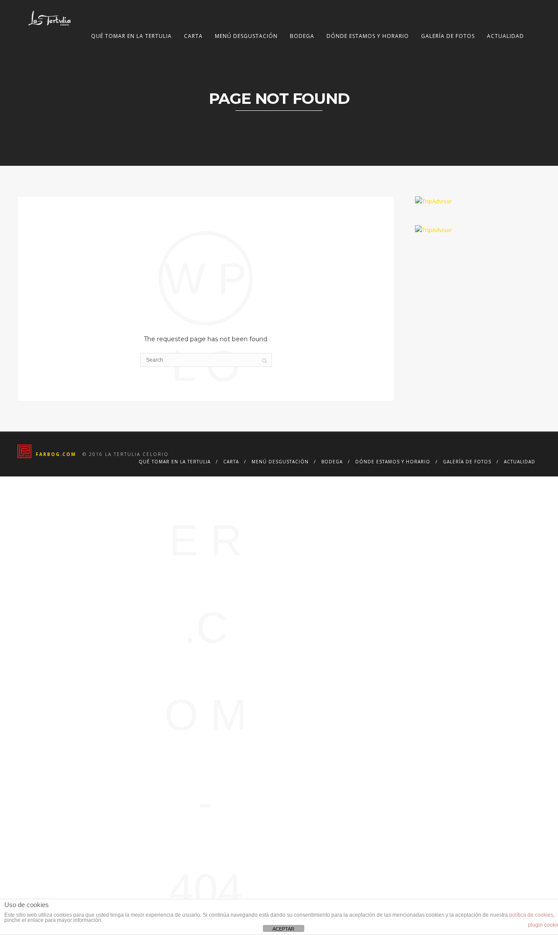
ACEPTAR (283, 929)
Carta (193, 36)
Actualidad (505, 36)
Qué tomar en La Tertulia (131, 36)
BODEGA (302, 36)
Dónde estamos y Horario (368, 36)
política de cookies (531, 915)
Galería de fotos (448, 36)
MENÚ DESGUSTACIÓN (246, 36)
